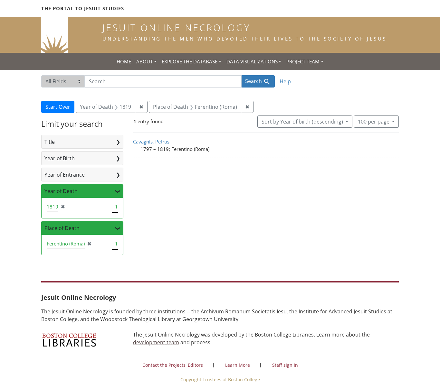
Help (285, 81)
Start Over (57, 106)
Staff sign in (285, 365)
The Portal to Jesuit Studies (82, 8)
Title (49, 141)
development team (156, 342)
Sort (302, 121)
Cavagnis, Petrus (151, 141)
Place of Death (62, 228)
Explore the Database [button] (189, 61)
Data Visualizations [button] (252, 61)
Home (124, 61)
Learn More (237, 365)
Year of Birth (59, 158)
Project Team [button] (303, 61)
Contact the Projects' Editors (172, 365)
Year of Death (61, 191)
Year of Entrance (64, 174)
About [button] (144, 61)
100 (373, 121)
